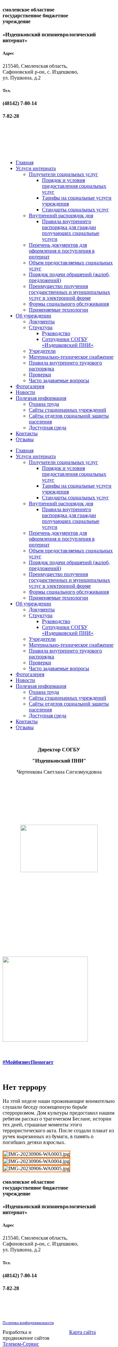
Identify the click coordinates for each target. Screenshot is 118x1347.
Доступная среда (47, 427)
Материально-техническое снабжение (71, 357)
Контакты (27, 433)
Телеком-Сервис (21, 1344)
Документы (42, 321)
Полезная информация (41, 398)
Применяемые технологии (58, 310)
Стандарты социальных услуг (75, 209)
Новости (25, 392)
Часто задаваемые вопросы (59, 380)
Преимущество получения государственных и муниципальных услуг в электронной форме (69, 292)
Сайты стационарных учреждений (67, 410)
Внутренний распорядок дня (61, 215)
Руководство (56, 333)
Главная (24, 162)
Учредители (42, 351)
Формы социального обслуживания (69, 304)
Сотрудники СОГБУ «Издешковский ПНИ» (67, 342)
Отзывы (25, 439)
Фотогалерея (30, 386)
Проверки (40, 374)
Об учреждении (33, 315)
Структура (40, 327)
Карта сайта (82, 1332)
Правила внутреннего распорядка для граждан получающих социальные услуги (70, 230)
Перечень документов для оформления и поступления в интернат (62, 251)
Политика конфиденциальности (28, 1322)
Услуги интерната (36, 168)
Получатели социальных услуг (63, 174)
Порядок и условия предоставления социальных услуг (74, 186)
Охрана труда (44, 404)
